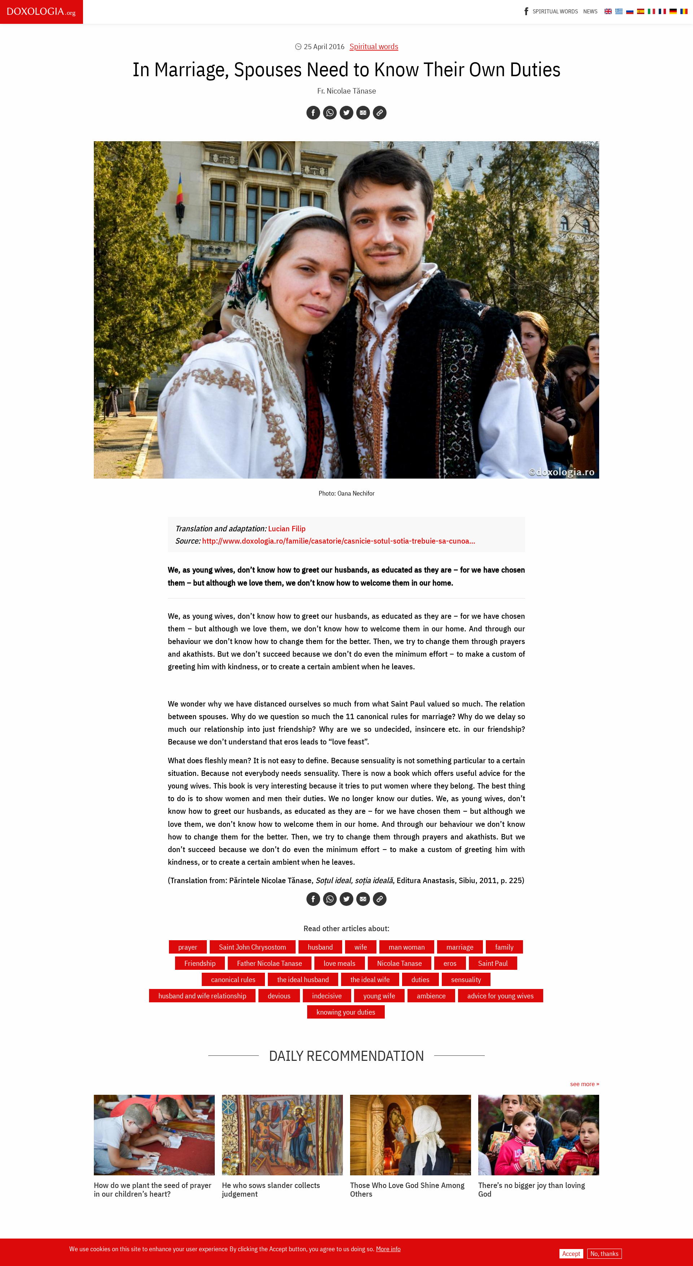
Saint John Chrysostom (252, 947)
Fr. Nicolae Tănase (346, 90)
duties (420, 979)
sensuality (466, 979)
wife (360, 947)
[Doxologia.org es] (639, 10)
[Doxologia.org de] (672, 10)
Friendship (199, 963)
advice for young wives (500, 996)
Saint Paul (493, 963)
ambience (431, 996)
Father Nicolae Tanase (269, 963)
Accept (571, 1253)
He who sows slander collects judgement (271, 1189)
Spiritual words (555, 11)
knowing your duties (346, 1012)
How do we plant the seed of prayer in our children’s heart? (153, 1189)
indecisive (327, 996)
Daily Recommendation (346, 1055)
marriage (460, 947)
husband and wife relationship (202, 996)
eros (450, 963)
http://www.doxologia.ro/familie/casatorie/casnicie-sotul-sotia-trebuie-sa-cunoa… (338, 540)
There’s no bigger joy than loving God (531, 1189)
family (504, 947)
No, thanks (604, 1253)
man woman (407, 947)
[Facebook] (526, 10)
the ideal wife (370, 979)
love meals (340, 963)
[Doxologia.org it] (650, 10)
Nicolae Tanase (399, 963)
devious (279, 996)
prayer (187, 947)
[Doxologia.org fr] (661, 10)
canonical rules (233, 979)
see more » (584, 1084)
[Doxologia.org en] (607, 10)
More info (388, 1249)
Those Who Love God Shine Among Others (407, 1189)
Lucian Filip (287, 528)
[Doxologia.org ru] (628, 10)
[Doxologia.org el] (618, 10)
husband (320, 947)
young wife (379, 996)
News (590, 11)
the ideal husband (303, 979)
